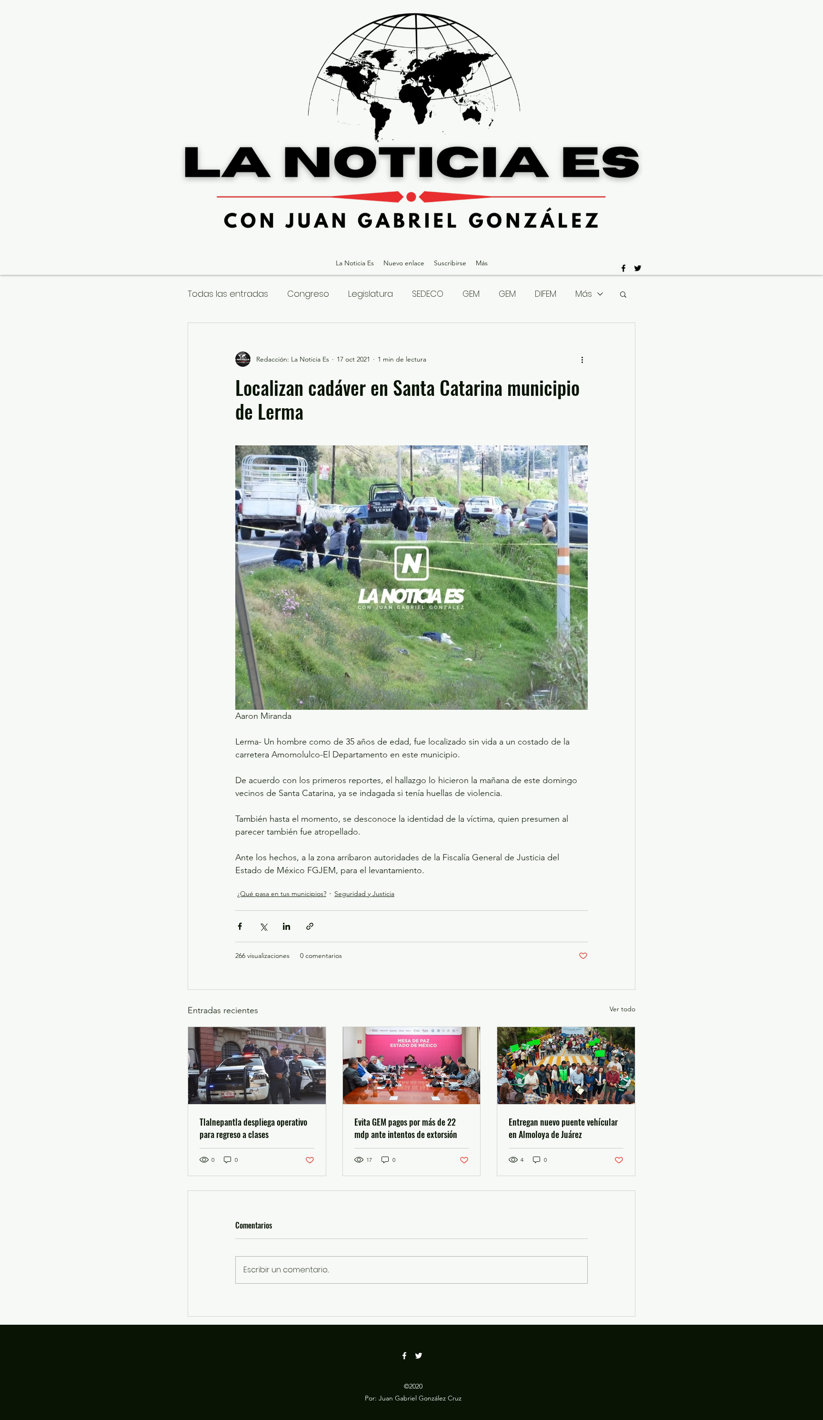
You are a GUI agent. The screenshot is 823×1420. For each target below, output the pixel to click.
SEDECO (427, 294)
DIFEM (545, 294)
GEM (471, 294)
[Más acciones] (582, 359)
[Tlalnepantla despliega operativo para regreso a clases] (257, 1065)
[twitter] (637, 268)
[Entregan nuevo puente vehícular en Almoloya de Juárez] (566, 1065)
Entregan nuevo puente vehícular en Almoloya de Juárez (563, 1128)
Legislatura (370, 294)
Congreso (308, 294)
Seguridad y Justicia (364, 893)
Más (583, 294)
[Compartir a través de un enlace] (309, 926)
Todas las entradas (228, 294)
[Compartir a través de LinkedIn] (286, 926)
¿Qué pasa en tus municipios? (281, 893)
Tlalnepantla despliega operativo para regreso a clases (253, 1128)
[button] (623, 294)
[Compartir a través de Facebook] (239, 926)
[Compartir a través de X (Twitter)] (263, 926)
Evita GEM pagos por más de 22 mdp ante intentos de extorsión (405, 1128)
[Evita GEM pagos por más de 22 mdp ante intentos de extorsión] (412, 1065)
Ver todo (622, 1009)
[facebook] (623, 268)
